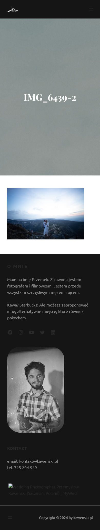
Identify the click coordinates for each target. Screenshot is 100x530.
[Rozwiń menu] (91, 9)
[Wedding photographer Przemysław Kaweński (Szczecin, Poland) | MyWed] (50, 493)
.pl (91, 517)
